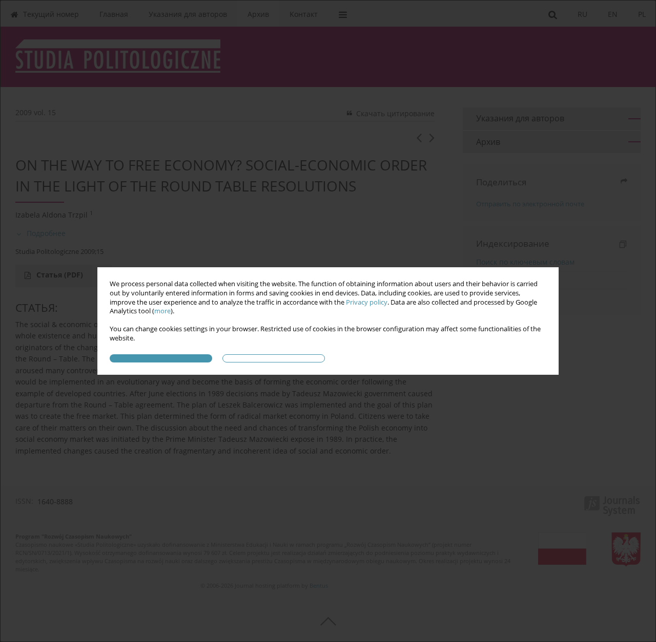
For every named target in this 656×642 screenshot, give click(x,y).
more (162, 311)
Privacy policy (366, 302)
